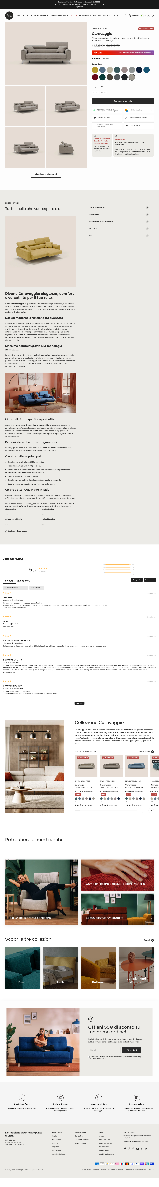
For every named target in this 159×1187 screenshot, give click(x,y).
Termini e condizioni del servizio (112, 1170)
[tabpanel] (79, 646)
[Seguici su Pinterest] (133, 1148)
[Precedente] (55, 4)
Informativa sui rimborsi (90, 1170)
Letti (28, 15)
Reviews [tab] (9, 580)
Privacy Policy (104, 1147)
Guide (105, 15)
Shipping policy (104, 1140)
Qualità (54, 1136)
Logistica (55, 1147)
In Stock (74, 15)
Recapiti (151, 1170)
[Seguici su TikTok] (141, 1148)
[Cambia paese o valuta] (143, 16)
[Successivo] (103, 4)
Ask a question (137, 580)
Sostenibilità (56, 1140)
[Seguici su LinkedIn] (146, 1148)
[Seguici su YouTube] (137, 1148)
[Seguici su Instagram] (129, 1148)
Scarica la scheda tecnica (17, 531)
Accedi (101, 1136)
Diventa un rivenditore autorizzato (136, 1142)
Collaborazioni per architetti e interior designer (137, 1137)
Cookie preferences (106, 1154)
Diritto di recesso (105, 1143)
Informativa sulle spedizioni (136, 1170)
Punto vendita (57, 1151)
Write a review (150, 580)
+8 (76, 801)
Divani (19, 15)
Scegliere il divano (58, 1154)
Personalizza (84, 15)
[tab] (23, 581)
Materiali (55, 1143)
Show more (79, 703)
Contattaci (79, 1136)
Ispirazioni (97, 15)
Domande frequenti (82, 1140)
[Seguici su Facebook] (125, 1148)
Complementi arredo (58, 15)
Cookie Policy (104, 1151)
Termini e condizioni (82, 1143)
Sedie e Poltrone (40, 15)
